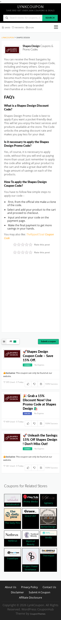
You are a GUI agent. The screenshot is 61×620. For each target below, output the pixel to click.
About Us (10, 587)
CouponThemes (37, 614)
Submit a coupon (48, 342)
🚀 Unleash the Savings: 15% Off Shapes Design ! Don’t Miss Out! (40, 440)
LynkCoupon (30, 7)
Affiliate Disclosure (30, 597)
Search (50, 18)
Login (31, 27)
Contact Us (49, 587)
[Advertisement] (30, 297)
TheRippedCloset (35, 234)
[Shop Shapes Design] (12, 50)
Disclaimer (17, 592)
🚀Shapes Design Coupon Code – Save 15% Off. (38, 356)
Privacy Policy (29, 587)
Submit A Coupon (39, 592)
